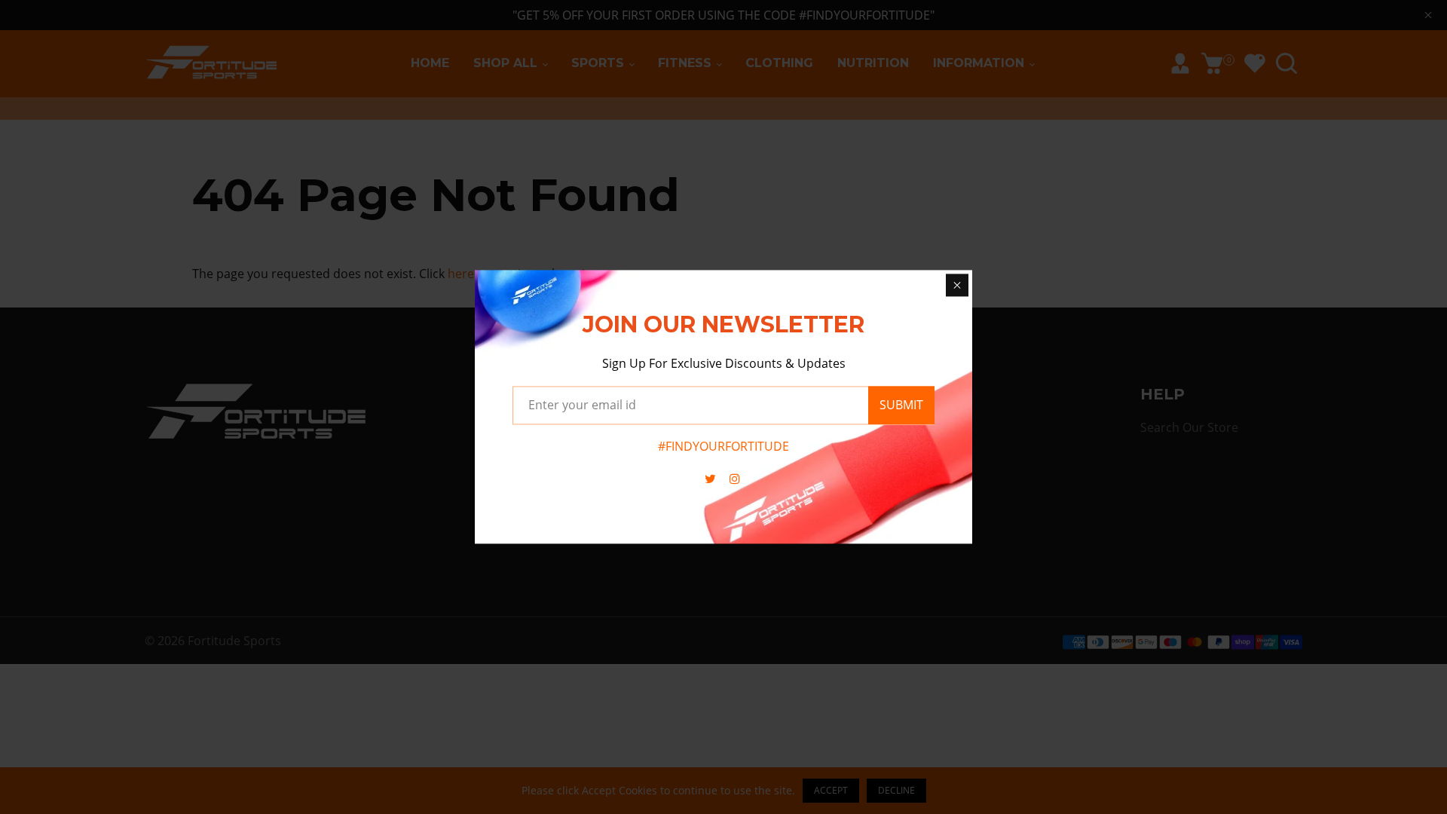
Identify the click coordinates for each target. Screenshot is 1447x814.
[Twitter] (712, 479)
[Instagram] (736, 479)
